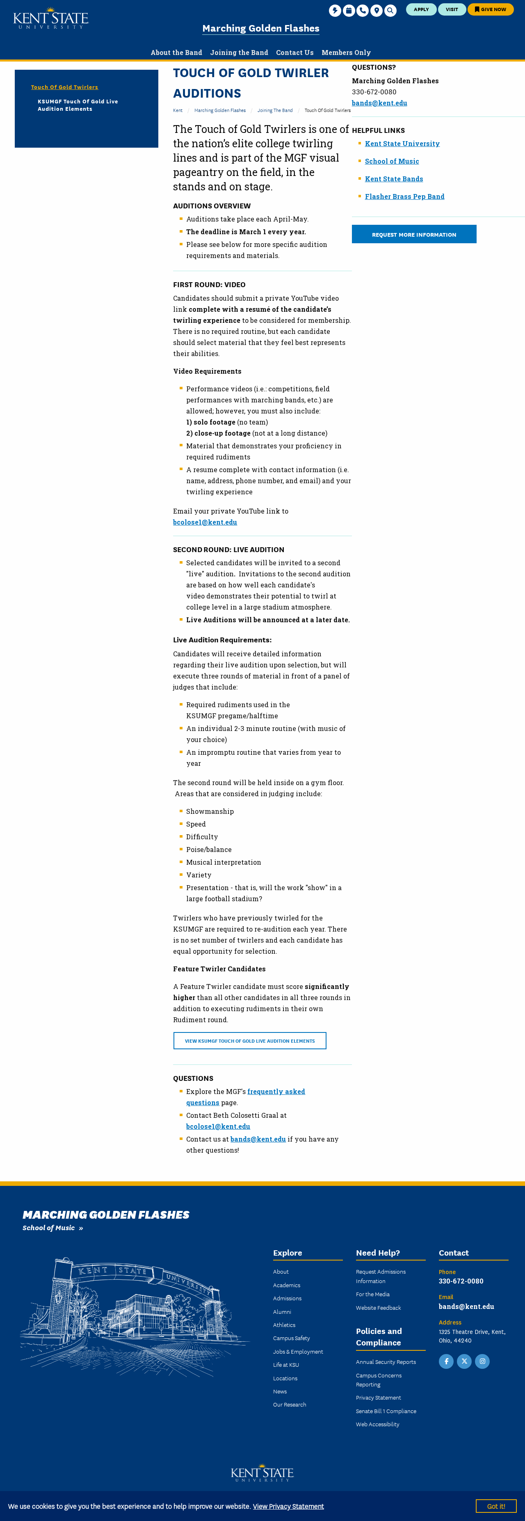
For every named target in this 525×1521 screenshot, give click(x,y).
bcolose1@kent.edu (205, 522)
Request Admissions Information (381, 1276)
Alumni (282, 1311)
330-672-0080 (461, 1281)
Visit (452, 9)
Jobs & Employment (298, 1351)
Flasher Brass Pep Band (405, 196)
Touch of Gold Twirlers (64, 86)
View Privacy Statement (288, 1505)
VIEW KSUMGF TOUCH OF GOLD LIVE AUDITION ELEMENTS (250, 1040)
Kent (178, 110)
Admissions (287, 1297)
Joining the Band (275, 110)
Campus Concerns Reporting (379, 1379)
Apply (421, 9)
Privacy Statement (378, 1397)
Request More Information (414, 234)
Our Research (289, 1404)
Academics (286, 1284)
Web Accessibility (377, 1423)
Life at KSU (286, 1364)
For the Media (373, 1293)
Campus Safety (291, 1337)
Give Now (493, 9)
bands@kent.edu (379, 102)
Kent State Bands (394, 178)
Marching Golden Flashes (261, 27)
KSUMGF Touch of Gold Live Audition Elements (78, 104)
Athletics (284, 1324)
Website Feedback (378, 1307)
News (280, 1390)
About (281, 1271)
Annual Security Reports (386, 1361)
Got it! (496, 1505)
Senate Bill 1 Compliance (386, 1410)
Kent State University (402, 143)
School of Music (392, 161)
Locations (285, 1377)
